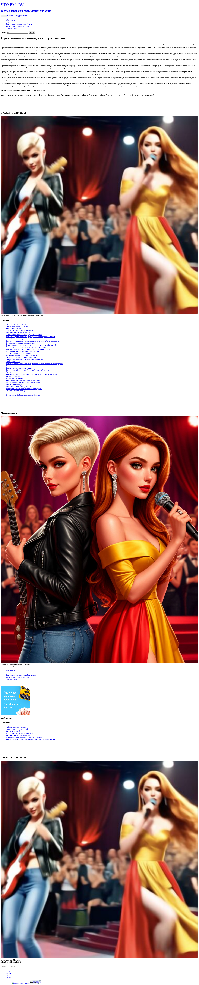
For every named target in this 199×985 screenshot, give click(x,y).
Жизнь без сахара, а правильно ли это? (21, 339)
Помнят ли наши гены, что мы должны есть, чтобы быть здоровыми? (33, 341)
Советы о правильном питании (18, 393)
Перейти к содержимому (17, 16)
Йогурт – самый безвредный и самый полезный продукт (28, 370)
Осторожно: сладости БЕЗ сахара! (19, 353)
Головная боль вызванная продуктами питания (24, 335)
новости (9, 973)
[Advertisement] (15, 105)
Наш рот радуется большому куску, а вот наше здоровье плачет (30, 337)
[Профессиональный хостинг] (35, 983)
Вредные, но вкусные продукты (18, 387)
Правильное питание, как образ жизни (21, 24)
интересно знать (12, 971)
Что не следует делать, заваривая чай (20, 343)
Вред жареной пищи (14, 385)
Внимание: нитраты (13, 376)
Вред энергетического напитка (18, 333)
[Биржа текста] (15, 714)
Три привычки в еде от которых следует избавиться (26, 347)
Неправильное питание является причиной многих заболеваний (31, 345)
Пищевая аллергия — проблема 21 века (21, 355)
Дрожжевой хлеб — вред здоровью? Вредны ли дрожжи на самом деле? (34, 374)
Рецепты (9, 977)
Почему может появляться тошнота (19, 368)
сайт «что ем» (11, 20)
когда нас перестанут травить (17, 26)
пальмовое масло (12, 28)
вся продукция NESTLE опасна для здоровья (23, 382)
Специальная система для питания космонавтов (24, 360)
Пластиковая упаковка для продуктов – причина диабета (28, 349)
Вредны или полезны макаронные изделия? (23, 380)
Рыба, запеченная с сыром (16, 324)
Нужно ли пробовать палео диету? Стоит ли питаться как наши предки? (34, 364)
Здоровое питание (13, 362)
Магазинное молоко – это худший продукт (22, 351)
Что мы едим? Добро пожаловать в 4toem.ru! (23, 395)
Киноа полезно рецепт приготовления (21, 357)
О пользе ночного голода (15, 391)
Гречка (8, 372)
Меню (4, 16)
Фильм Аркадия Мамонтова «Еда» (19, 330)
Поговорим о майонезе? (15, 378)
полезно (9, 975)
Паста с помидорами (14, 366)
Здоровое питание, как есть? (17, 326)
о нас (8, 22)
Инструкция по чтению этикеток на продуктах (24, 389)
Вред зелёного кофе (13, 328)
